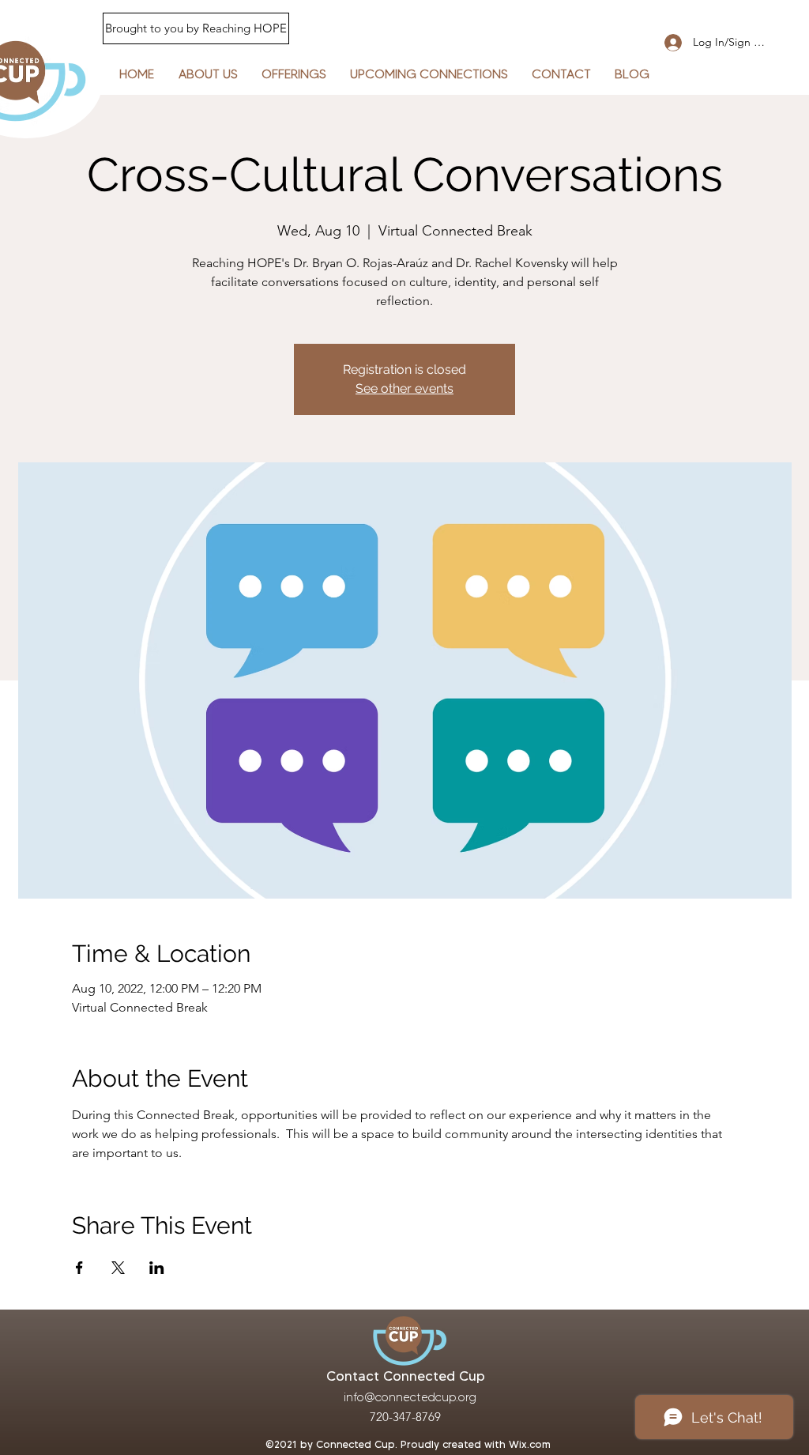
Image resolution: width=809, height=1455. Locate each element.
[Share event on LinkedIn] (156, 1267)
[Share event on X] (118, 1267)
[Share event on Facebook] (79, 1267)
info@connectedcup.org (410, 1397)
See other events (404, 388)
